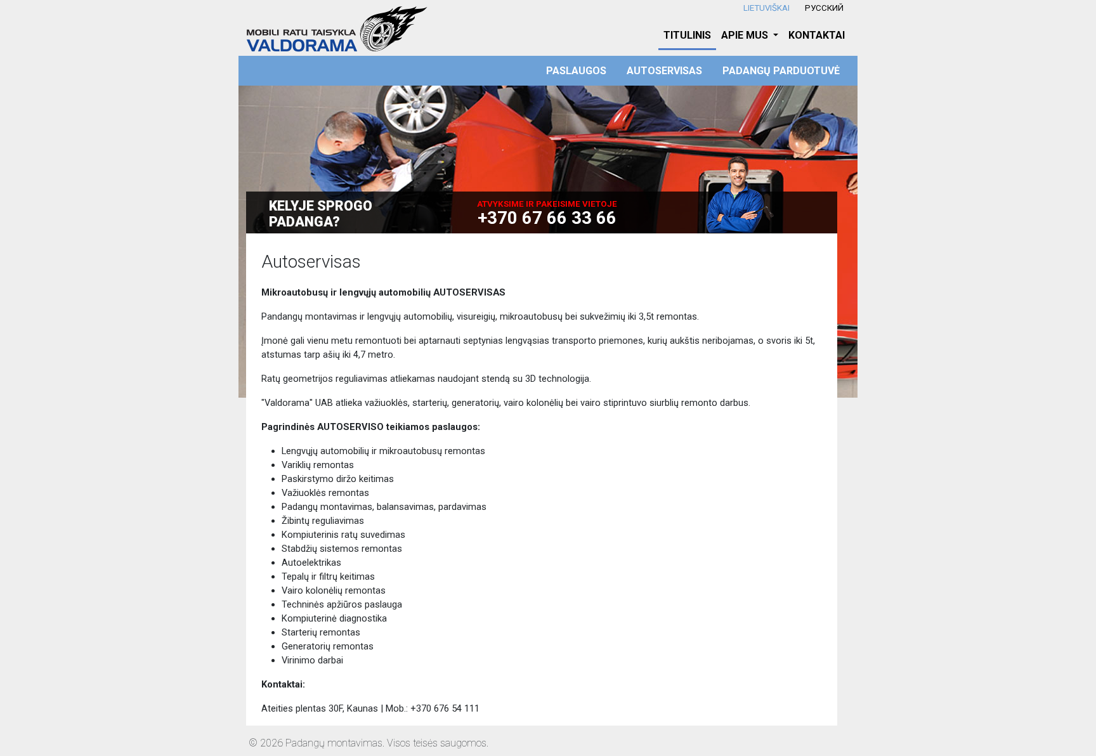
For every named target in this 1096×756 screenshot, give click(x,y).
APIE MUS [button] (746, 35)
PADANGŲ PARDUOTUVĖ (781, 71)
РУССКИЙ (824, 8)
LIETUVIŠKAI (766, 8)
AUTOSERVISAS (664, 71)
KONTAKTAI (816, 35)
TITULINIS (687, 35)
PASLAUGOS (576, 71)
